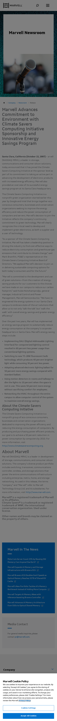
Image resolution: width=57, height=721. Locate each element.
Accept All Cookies (28, 716)
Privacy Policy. (25, 701)
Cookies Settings (28, 708)
